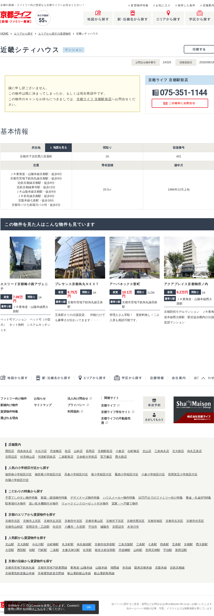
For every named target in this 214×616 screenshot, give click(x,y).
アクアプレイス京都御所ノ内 (186, 284)
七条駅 (152, 544)
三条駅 (140, 544)
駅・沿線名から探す (53, 378)
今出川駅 (38, 544)
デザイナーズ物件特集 (85, 497)
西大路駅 (202, 544)
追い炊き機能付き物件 (43, 503)
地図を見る (60, 147)
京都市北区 (12, 521)
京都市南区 (155, 521)
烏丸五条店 (194, 451)
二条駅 (54, 550)
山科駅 (137, 550)
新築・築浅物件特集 (54, 497)
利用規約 (73, 411)
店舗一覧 (157, 378)
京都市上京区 (32, 521)
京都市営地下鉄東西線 (52, 567)
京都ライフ (108, 405)
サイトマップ (43, 405)
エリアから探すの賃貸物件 (54, 33)
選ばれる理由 (9, 418)
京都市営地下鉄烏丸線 (20, 567)
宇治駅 (167, 550)
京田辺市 (118, 526)
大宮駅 (9, 550)
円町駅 (42, 550)
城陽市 (104, 526)
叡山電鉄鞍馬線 (104, 573)
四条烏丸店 (24, 451)
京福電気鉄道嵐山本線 (20, 573)
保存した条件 (187, 5)
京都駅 (188, 544)
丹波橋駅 (124, 550)
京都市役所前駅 (105, 544)
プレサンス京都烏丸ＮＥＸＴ (77, 284)
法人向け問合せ (78, 398)
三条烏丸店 (161, 451)
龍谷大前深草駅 (105, 550)
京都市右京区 (174, 521)
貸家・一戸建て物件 (125, 503)
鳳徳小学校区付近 (126, 474)
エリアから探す (23, 33)
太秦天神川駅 (71, 550)
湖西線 (114, 567)
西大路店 (121, 456)
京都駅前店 (105, 451)
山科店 (78, 451)
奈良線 (126, 567)
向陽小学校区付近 (17, 480)
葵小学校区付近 (101, 474)
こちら (38, 609)
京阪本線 (161, 567)
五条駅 (176, 544)
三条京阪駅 (125, 544)
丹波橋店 (56, 451)
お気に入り (163, 5)
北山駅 (9, 544)
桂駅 (32, 550)
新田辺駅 (181, 550)
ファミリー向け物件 (13, 398)
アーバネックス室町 (125, 284)
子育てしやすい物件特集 (21, 497)
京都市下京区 (115, 521)
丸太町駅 (68, 544)
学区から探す (128, 378)
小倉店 (120, 451)
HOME (4, 33)
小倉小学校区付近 (153, 474)
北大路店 (178, 451)
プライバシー (76, 405)
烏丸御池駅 (84, 544)
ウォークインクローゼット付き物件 (84, 503)
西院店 (9, 451)
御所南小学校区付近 (18, 474)
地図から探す (16, 378)
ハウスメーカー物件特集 (119, 497)
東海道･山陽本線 (81, 567)
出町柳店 (133, 451)
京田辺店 (11, 456)
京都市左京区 (52, 521)
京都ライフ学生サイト (115, 412)
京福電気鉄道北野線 (51, 573)
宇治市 (92, 526)
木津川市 (133, 526)
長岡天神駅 (152, 550)
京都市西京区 (136, 521)
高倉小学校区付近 (76, 474)
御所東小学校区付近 (48, 474)
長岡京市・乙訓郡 (38, 526)
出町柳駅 (53, 544)
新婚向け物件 (9, 405)
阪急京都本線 (143, 567)
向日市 (57, 526)
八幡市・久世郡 (75, 526)
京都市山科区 (14, 526)
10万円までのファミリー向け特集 (160, 497)
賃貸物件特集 (140, 5)
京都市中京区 (73, 521)
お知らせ (40, 398)
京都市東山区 (94, 521)
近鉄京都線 (177, 567)
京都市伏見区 (195, 521)
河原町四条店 (47, 456)
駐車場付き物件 (15, 503)
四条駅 (164, 544)
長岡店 (90, 451)
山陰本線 (101, 567)
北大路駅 (23, 544)
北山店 (146, 451)
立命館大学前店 (87, 456)
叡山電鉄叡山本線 (79, 573)
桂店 (68, 451)
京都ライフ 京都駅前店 (94, 99)
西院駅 (21, 550)
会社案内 (179, 378)
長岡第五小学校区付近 (182, 474)
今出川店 (41, 451)
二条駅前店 (66, 456)
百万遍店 (106, 456)
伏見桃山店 (27, 456)
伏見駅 (87, 550)
